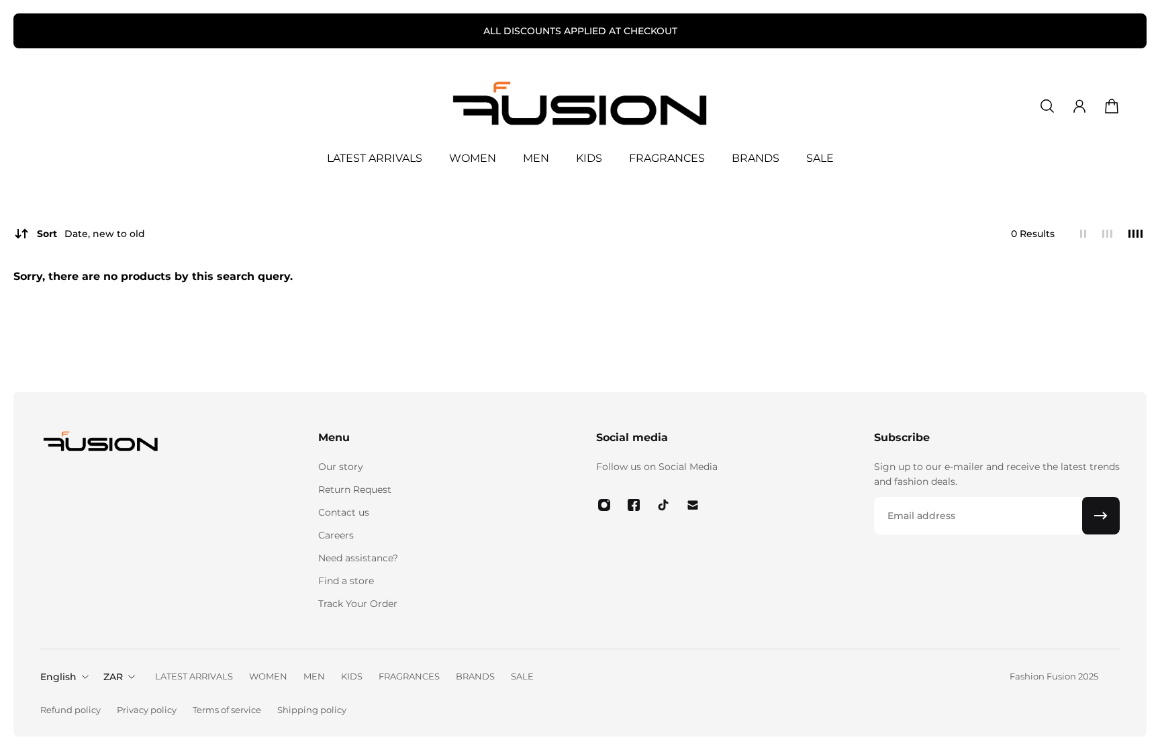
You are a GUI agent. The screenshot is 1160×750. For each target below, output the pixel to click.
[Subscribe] (1101, 515)
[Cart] (1112, 106)
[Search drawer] (1047, 106)
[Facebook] (633, 505)
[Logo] (580, 106)
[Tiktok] (663, 505)
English (58, 677)
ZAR (113, 677)
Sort (91, 234)
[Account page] (1079, 106)
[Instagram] (604, 505)
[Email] (693, 505)
